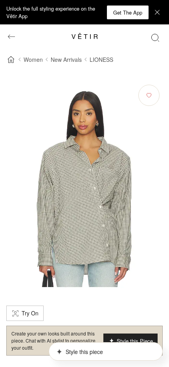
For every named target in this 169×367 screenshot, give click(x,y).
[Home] (11, 59)
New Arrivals (66, 59)
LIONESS (101, 59)
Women (33, 59)
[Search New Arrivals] (155, 37)
